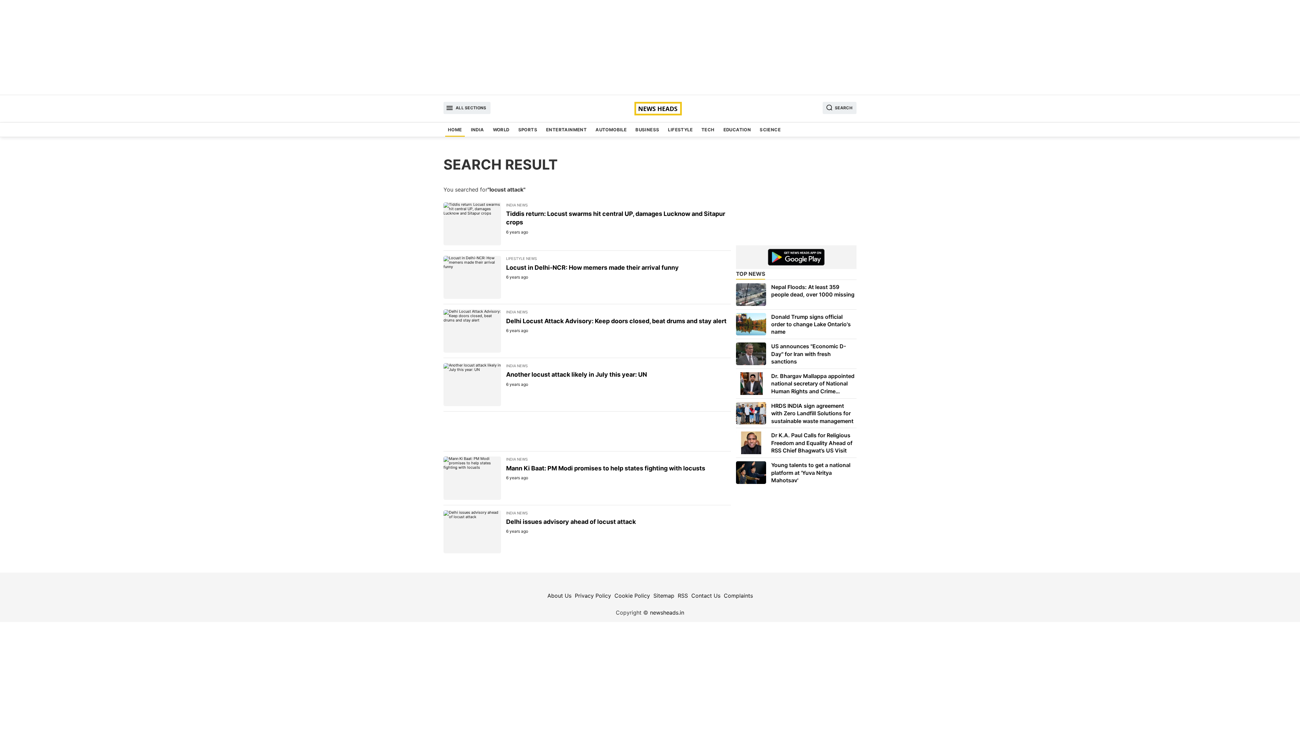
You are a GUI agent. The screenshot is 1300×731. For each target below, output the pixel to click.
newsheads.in (667, 612)
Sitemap (663, 595)
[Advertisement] (650, 47)
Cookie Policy (632, 595)
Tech (708, 129)
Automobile (611, 129)
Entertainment (566, 129)
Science (770, 129)
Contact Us (705, 595)
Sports (527, 129)
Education (737, 129)
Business (647, 129)
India (477, 129)
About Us (559, 595)
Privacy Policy (593, 595)
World (501, 129)
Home (455, 129)
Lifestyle (680, 129)
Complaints (738, 595)
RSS (683, 595)
